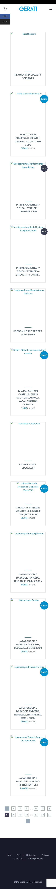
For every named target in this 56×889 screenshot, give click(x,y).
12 (27, 815)
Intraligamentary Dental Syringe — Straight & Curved (28, 271)
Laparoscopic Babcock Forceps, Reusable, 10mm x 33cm (28, 578)
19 (36, 815)
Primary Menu (50, 9)
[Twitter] (28, 845)
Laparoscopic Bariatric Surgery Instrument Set (28, 781)
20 (42, 815)
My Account (31, 855)
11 (20, 815)
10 (13, 815)
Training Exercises (35, 859)
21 (49, 815)
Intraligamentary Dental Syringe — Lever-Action (28, 208)
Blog (9, 855)
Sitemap (45, 855)
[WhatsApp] (31, 845)
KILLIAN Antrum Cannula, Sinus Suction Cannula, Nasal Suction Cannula (28, 398)
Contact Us (17, 859)
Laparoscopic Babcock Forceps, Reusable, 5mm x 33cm (28, 644)
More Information (27, 412)
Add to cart (26, 152)
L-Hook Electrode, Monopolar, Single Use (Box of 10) (28, 511)
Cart (19, 855)
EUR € (6, 21)
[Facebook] (24, 845)
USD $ (6, 16)
